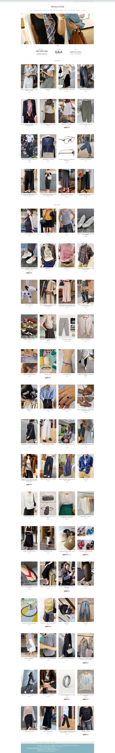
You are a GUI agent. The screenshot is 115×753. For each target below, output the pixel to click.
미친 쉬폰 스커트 (85, 586)
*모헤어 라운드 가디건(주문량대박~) (48, 694)
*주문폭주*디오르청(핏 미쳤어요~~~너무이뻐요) (48, 479)
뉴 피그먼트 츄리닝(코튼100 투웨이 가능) (85, 124)
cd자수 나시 (67, 233)
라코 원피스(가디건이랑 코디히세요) (29, 551)
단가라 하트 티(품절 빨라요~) (29, 658)
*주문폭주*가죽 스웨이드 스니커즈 (29, 339)
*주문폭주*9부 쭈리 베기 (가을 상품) (48, 444)
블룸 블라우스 (48, 268)
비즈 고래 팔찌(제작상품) (67, 374)
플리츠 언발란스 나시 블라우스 (86, 516)
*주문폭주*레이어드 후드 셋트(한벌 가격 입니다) (29, 694)
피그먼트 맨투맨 (48, 233)
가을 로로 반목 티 (48, 89)
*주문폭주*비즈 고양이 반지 (66, 409)
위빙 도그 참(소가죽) (29, 304)
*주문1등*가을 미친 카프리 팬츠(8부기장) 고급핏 (48, 586)
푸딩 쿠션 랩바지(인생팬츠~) (67, 339)
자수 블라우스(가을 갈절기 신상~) (29, 516)
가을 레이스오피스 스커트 (48, 551)
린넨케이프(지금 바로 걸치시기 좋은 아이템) (67, 89)
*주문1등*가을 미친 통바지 (48, 731)
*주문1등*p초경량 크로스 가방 (29, 233)
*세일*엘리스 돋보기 (48, 374)
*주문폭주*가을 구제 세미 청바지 (85, 159)
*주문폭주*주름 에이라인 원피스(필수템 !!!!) (66, 658)
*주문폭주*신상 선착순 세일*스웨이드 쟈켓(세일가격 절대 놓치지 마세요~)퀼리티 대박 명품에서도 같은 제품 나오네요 (29, 480)
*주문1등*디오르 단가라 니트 (29, 731)
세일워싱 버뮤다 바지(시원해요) (67, 124)
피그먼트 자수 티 (67, 268)
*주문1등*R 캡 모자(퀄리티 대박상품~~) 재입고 (67, 551)
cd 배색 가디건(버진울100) (85, 339)
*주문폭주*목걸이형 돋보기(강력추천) (29, 374)
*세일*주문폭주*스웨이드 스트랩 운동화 (85, 551)
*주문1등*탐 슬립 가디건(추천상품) (48, 159)
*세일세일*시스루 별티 (85, 731)
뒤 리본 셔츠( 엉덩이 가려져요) (48, 409)
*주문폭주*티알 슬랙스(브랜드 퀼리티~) (85, 89)
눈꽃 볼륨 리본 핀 (29, 409)
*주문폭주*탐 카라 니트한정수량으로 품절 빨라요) (48, 658)
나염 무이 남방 (85, 479)
